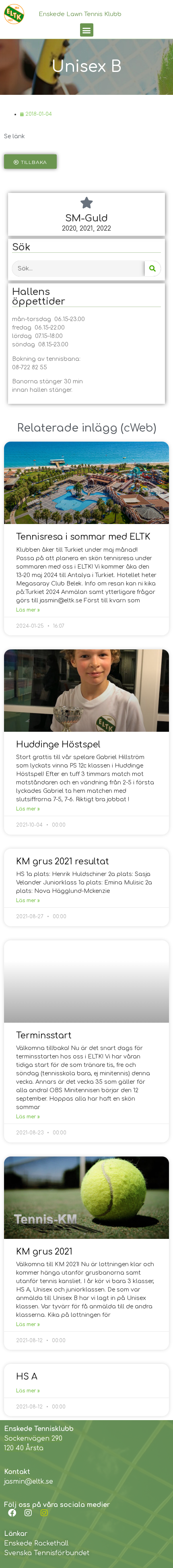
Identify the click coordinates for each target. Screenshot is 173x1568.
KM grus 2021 (44, 1252)
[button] (86, 30)
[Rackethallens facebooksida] (12, 1513)
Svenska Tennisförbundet (46, 1553)
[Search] (153, 268)
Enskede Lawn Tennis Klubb (80, 14)
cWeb (138, 428)
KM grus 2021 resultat (62, 861)
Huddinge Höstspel (58, 744)
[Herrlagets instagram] (44, 1513)
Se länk (14, 136)
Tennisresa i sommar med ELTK (83, 537)
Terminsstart (44, 1035)
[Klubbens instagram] (28, 1513)
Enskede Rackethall (36, 1543)
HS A (26, 1377)
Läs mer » (28, 610)
